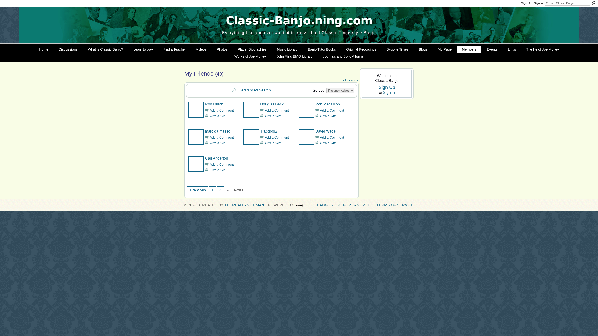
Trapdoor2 (268, 131)
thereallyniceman (244, 205)
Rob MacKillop (327, 104)
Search (593, 3)
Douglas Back (272, 104)
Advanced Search (256, 90)
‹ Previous (350, 80)
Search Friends (234, 90)
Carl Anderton (216, 158)
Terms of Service (395, 205)
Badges (325, 205)
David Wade (325, 131)
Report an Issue (355, 205)
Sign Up (526, 3)
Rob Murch (214, 104)
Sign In (538, 3)
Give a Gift (217, 116)
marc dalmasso (217, 131)
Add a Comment (222, 110)
